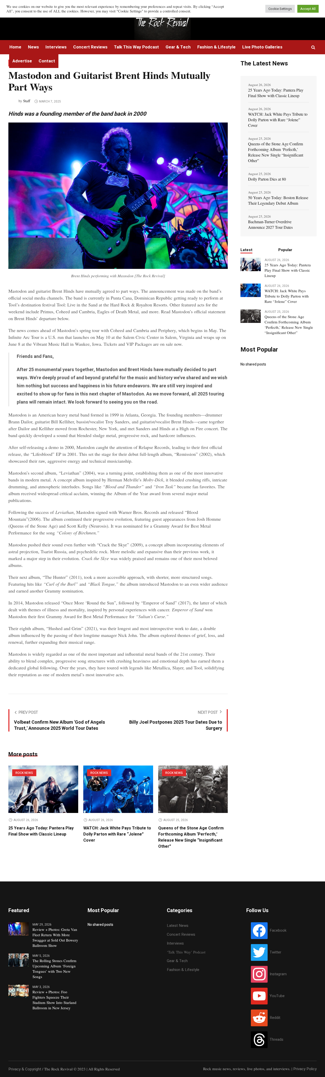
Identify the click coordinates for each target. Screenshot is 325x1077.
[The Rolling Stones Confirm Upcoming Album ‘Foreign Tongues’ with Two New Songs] (18, 960)
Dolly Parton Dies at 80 (267, 179)
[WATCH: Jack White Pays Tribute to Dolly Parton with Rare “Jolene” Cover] (118, 789)
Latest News (177, 925)
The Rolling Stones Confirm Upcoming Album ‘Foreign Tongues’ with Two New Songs (54, 968)
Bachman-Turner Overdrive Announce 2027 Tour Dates (270, 224)
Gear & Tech (177, 961)
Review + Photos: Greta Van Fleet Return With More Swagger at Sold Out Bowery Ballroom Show (55, 937)
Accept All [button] (308, 8)
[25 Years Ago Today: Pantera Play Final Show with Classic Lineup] (43, 789)
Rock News (24, 773)
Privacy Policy (305, 1069)
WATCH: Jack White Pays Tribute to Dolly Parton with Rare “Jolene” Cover (117, 834)
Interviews (175, 943)
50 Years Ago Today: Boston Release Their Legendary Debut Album (278, 200)
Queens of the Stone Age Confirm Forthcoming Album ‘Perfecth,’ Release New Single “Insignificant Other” (191, 837)
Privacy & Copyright (24, 1069)
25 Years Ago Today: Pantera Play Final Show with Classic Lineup (41, 831)
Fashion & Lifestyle (183, 969)
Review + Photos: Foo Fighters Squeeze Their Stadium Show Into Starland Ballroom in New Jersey (54, 999)
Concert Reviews (181, 934)
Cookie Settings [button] (280, 8)
